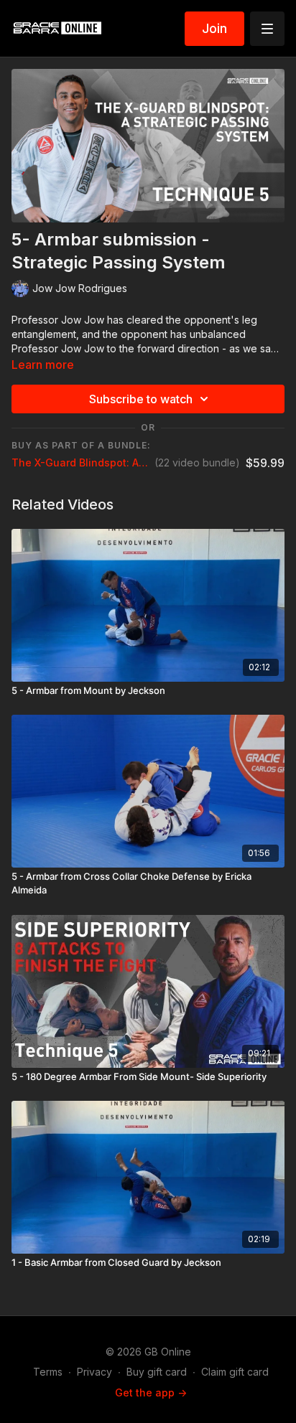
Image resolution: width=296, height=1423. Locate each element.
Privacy (94, 1372)
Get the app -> (151, 1392)
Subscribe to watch (141, 399)
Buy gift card (156, 1372)
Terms (48, 1372)
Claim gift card (235, 1372)
